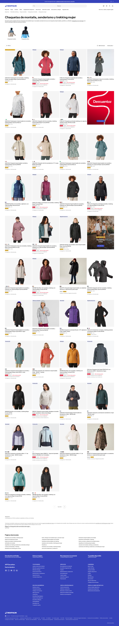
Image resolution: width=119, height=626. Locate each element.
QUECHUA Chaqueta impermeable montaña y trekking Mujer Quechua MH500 (43, 79)
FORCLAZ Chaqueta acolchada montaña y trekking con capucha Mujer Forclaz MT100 (100, 204)
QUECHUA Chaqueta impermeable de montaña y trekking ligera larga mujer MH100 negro (17, 330)
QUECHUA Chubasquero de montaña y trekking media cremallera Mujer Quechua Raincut (17, 78)
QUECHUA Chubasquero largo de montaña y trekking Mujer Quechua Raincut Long (100, 79)
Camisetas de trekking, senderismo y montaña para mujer (92, 546)
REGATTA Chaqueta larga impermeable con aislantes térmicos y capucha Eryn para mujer (73, 288)
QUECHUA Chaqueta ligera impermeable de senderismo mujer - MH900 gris (71, 413)
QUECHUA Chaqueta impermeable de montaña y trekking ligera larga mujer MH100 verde (17, 371)
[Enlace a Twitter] (9, 570)
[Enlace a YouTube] (11, 570)
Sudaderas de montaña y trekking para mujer (52, 543)
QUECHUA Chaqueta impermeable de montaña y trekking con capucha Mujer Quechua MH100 (44, 246)
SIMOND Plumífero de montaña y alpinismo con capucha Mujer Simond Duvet (17, 204)
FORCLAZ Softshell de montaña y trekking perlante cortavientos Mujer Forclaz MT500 (100, 330)
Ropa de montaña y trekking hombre (13, 541)
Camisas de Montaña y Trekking (12, 546)
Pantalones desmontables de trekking (50, 541)
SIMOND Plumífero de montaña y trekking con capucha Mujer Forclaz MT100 (44, 288)
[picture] (18, 62)
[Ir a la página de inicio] (11, 6)
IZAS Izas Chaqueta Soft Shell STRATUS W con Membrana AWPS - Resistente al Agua (99, 370)
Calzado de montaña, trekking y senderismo (88, 544)
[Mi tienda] (103, 5)
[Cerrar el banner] (113, 1)
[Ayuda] (106, 5)
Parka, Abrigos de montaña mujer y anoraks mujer (53, 537)
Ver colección (100, 245)
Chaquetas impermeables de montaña (50, 539)
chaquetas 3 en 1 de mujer (78, 20)
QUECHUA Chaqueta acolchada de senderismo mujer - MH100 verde (100, 413)
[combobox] (110, 45)
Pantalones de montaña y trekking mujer (14, 537)
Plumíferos (44, 544)
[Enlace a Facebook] (6, 570)
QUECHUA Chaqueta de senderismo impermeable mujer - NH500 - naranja (44, 371)
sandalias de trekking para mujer (103, 523)
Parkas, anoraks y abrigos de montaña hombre (89, 541)
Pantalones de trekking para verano (13, 548)
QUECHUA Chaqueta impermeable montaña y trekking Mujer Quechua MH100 (43, 329)
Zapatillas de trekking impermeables (87, 543)
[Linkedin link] (17, 570)
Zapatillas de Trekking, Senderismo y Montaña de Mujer (17, 544)
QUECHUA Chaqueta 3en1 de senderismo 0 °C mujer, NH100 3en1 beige (45, 163)
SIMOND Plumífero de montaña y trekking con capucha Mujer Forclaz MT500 (44, 495)
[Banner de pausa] (111, 1)
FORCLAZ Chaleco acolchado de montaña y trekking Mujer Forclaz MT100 (45, 203)
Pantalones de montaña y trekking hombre (51, 546)
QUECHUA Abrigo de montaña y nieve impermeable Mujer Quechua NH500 (73, 245)
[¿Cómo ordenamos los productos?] (97, 45)
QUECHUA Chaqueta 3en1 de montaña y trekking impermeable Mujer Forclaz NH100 (44, 121)
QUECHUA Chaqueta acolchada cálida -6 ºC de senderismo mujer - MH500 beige (71, 454)
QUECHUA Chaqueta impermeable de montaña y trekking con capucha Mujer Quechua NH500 (99, 163)
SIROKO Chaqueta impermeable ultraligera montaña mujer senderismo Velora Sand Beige (45, 412)
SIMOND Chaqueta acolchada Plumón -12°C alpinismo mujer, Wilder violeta (73, 330)
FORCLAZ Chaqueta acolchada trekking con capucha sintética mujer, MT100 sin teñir (73, 121)
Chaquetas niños (25, 39)
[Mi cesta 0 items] (112, 5)
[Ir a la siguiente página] (64, 506)
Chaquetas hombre (11, 39)
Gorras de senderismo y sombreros (50, 548)
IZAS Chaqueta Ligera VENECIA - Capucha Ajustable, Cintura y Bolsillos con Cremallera (45, 454)
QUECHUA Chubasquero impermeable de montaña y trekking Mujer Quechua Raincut (18, 121)
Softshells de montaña (10, 543)
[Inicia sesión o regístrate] (109, 5)
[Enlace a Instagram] (14, 570)
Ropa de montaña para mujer (11, 539)
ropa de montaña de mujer (48, 523)
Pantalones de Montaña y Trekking (86, 539)
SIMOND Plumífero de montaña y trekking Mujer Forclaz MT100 (17, 412)
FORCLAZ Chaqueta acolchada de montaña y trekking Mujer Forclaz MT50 (71, 78)
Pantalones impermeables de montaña (87, 537)
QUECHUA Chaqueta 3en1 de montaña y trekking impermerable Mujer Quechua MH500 (99, 288)
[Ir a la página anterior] (54, 506)
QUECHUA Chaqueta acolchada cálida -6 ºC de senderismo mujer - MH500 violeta (16, 454)
